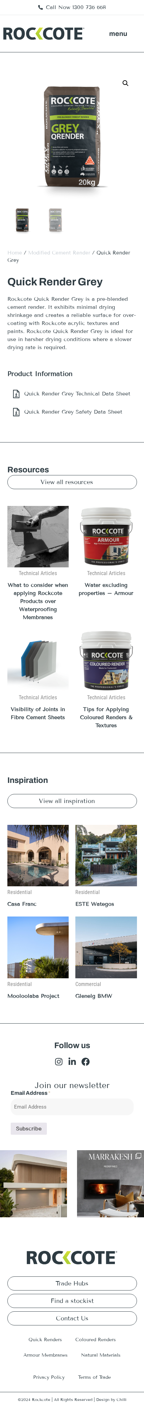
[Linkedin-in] (72, 1062)
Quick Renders (45, 1340)
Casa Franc (22, 904)
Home (14, 253)
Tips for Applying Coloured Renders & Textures (106, 717)
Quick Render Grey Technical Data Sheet (77, 393)
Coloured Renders (95, 1340)
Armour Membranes (45, 1355)
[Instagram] (59, 1062)
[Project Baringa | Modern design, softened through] (33, 1183)
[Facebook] (85, 1062)
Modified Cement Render (59, 253)
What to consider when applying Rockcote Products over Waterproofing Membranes (38, 601)
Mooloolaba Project (33, 996)
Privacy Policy (49, 1377)
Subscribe (29, 1128)
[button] (118, 33)
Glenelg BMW (93, 996)
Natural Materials (101, 1355)
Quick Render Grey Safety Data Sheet (73, 412)
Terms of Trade (94, 1377)
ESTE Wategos (94, 904)
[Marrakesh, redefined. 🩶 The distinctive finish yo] (110, 1183)
